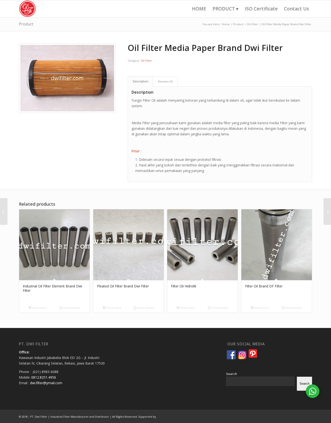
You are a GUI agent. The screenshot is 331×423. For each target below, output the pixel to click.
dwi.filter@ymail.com (46, 383)
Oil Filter (146, 60)
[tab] (140, 81)
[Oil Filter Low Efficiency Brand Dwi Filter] (4, 211)
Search (231, 374)
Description (140, 81)
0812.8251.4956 (43, 377)
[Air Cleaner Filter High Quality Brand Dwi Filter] (327, 211)
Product (26, 24)
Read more (39, 307)
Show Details (71, 307)
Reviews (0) (165, 81)
